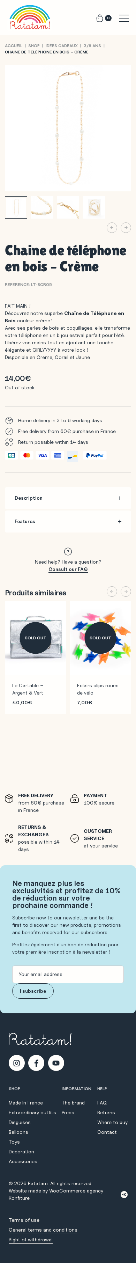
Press (68, 1112)
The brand (73, 1103)
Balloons (18, 1132)
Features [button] (25, 521)
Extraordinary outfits (32, 1112)
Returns (106, 1112)
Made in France (26, 1103)
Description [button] (28, 498)
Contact (107, 1132)
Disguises (20, 1122)
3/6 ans (92, 45)
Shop (34, 45)
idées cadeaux (62, 45)
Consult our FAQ (68, 569)
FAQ (102, 1103)
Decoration (21, 1151)
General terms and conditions (43, 1230)
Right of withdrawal (31, 1239)
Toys (14, 1142)
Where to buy (112, 1122)
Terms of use (24, 1220)
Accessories (23, 1161)
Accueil (13, 45)
